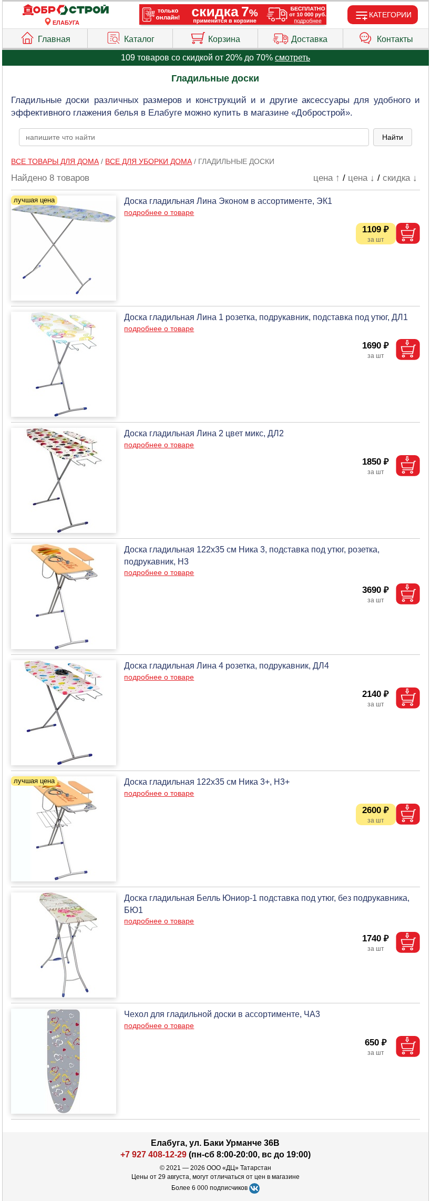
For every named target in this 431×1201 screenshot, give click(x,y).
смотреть (292, 57)
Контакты (395, 39)
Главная (54, 39)
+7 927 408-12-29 (153, 1154)
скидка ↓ (400, 178)
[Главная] (65, 10)
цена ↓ (361, 178)
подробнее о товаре (159, 212)
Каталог (139, 39)
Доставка (309, 39)
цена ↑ (326, 178)
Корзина (224, 39)
